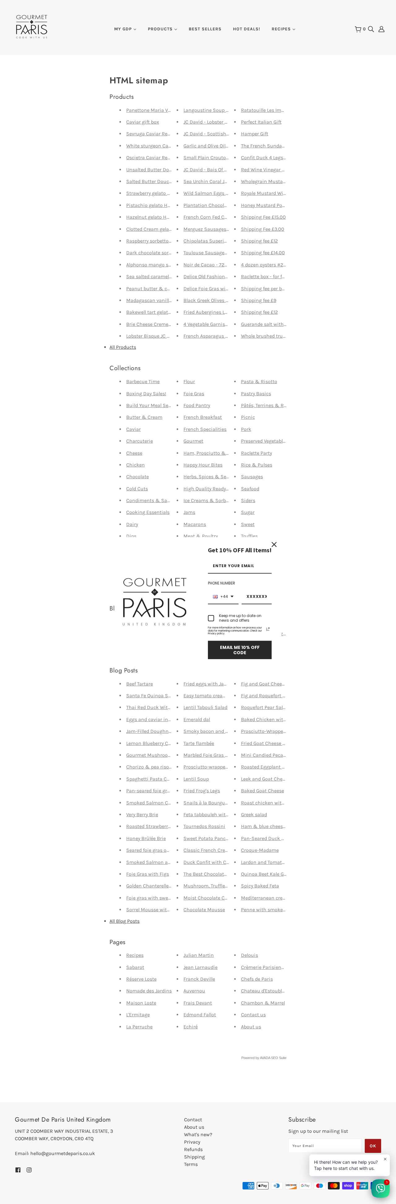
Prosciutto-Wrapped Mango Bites (278, 731)
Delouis (249, 955)
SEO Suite (278, 1058)
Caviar (133, 429)
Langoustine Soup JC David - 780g (222, 110)
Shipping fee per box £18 (268, 288)
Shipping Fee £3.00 (262, 229)
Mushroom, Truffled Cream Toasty (221, 886)
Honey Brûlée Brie (146, 838)
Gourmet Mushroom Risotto (158, 755)
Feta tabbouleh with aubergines (219, 814)
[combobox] (223, 596)
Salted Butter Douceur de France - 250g (170, 181)
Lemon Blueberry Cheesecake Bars (164, 743)
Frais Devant (197, 1003)
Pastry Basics (256, 393)
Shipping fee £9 (258, 300)
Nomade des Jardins (149, 991)
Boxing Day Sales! (146, 393)
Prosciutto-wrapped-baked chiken (221, 767)
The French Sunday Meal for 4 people (282, 146)
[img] (371, 29)
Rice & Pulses (256, 465)
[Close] (274, 544)
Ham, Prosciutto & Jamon (212, 453)
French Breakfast (202, 417)
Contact (193, 1120)
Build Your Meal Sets (149, 405)
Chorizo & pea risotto (150, 767)
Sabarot (135, 967)
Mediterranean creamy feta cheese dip (284, 898)
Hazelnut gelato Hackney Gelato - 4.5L (168, 217)
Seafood (250, 489)
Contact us (253, 1015)
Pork (246, 429)
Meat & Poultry (200, 536)
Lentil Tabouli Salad (205, 707)
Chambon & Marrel (263, 1003)
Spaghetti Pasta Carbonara (156, 779)
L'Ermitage (138, 1015)
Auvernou (194, 991)
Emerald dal (196, 719)
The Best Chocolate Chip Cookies (220, 874)
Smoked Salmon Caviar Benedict (163, 803)
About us (251, 1027)
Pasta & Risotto (259, 381)
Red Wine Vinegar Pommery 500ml (280, 170)
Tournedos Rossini (204, 826)
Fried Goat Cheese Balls (267, 743)
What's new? (198, 1134)
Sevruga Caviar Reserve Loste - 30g (165, 134)
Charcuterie (139, 441)
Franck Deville (199, 979)
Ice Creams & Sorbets (208, 500)
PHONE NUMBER (221, 583)
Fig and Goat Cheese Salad (271, 684)
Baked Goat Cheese (262, 791)
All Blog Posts (125, 921)
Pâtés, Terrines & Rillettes (270, 405)
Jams (189, 512)
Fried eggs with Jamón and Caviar (221, 684)
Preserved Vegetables (264, 441)
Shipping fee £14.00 (263, 253)
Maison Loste (141, 1003)
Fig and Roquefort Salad (268, 695)
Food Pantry (196, 405)
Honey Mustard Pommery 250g (276, 205)
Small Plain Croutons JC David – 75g (224, 157)
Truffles (249, 536)
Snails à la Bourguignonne (213, 803)
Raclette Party (256, 453)
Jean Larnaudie (200, 967)
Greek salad (254, 814)
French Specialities (204, 429)
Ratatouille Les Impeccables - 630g (280, 110)
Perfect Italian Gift (261, 122)
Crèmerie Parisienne (264, 967)
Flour (189, 381)
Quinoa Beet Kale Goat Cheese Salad (281, 874)
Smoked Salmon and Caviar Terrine (166, 862)
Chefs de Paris (257, 979)
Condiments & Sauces (152, 500)
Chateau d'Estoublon (264, 991)
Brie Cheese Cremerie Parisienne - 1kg (168, 324)
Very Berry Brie (142, 814)
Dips (131, 536)
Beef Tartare (139, 684)
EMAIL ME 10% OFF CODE (240, 649)
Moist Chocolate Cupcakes (213, 898)
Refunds (193, 1149)
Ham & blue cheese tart (268, 826)
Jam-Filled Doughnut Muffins (159, 731)
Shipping (194, 1157)
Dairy (132, 524)
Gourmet (193, 441)
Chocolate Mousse (204, 910)
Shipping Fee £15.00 (263, 217)
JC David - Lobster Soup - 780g (217, 122)
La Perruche (139, 1027)
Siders (248, 500)
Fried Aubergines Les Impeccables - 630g (228, 312)
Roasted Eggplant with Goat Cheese (281, 767)
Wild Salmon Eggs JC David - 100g (221, 193)
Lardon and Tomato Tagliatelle (274, 862)
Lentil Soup (196, 779)
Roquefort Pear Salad (264, 707)
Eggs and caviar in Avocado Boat (163, 719)
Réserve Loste (141, 979)
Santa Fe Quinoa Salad (152, 695)
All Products (123, 347)
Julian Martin (198, 955)
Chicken (135, 465)
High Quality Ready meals (212, 489)
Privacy (192, 1142)
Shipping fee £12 (259, 241)
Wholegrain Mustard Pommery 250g (282, 181)
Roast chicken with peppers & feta (280, 803)
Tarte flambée (198, 743)
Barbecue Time (143, 381)
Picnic (248, 417)
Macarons (194, 524)
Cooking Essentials (148, 512)
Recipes (135, 955)
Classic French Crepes (208, 850)
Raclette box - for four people (273, 276)
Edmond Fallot (199, 1015)
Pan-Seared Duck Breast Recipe (276, 838)
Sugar (248, 512)
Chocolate (137, 476)
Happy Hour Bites (202, 465)
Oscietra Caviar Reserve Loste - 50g (165, 157)
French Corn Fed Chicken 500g (218, 217)
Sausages (252, 476)
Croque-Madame (260, 850)
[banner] (31, 26)
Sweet (248, 524)
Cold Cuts (137, 489)
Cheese (134, 453)
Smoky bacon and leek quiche (217, 731)
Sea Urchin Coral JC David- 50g (218, 181)
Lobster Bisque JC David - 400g (161, 336)
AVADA (265, 1058)
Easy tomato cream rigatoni (215, 695)
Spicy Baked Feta (260, 886)
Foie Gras (193, 393)
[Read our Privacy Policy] (268, 629)
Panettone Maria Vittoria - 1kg (160, 110)
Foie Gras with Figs (147, 874)
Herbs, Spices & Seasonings (215, 476)
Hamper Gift (254, 134)
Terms (191, 1164)
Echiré (190, 1027)
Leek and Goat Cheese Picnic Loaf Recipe (286, 779)
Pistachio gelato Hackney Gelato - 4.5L (169, 205)
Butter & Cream (144, 417)
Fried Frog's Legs (201, 791)
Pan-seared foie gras (149, 791)
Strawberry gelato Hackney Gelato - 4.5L (170, 193)
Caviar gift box (142, 122)
